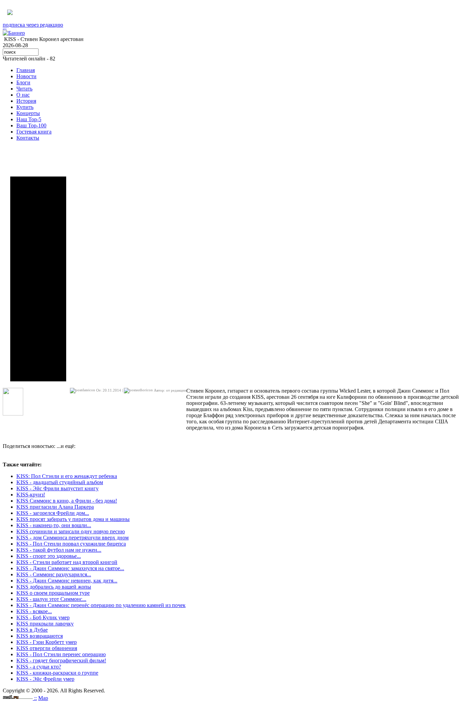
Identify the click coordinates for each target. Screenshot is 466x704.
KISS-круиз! (30, 494)
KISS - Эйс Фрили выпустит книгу (57, 488)
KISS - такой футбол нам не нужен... (58, 550)
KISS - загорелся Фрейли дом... (52, 513)
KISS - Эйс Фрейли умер (45, 679)
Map (43, 698)
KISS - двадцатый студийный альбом (59, 482)
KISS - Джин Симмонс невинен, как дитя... (66, 580)
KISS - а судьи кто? (38, 667)
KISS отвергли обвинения (46, 648)
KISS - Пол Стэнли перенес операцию (61, 654)
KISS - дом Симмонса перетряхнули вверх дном (72, 537)
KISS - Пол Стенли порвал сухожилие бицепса (71, 544)
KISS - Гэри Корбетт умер (46, 642)
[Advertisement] (38, 279)
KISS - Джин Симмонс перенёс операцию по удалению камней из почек (101, 605)
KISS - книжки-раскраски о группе (57, 673)
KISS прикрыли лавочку (45, 623)
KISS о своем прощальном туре (53, 593)
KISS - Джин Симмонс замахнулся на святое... (70, 568)
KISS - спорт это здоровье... (48, 556)
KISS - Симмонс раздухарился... (53, 574)
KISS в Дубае (32, 630)
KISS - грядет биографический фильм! (61, 660)
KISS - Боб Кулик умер (43, 617)
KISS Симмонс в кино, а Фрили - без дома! (66, 501)
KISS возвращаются (39, 636)
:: (35, 698)
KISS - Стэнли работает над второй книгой (66, 562)
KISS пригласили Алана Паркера (55, 507)
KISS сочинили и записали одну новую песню (70, 531)
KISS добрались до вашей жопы (53, 587)
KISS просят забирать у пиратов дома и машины (73, 519)
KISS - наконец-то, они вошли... (53, 525)
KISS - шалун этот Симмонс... (51, 599)
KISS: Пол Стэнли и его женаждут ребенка (66, 476)
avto (4, 29)
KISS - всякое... (34, 611)
